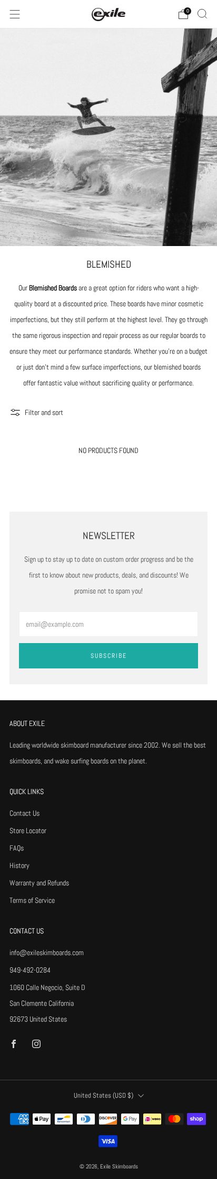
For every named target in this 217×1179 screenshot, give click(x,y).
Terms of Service (32, 900)
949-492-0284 (30, 970)
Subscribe (109, 656)
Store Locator (27, 830)
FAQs (16, 848)
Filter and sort (44, 412)
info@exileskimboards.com (46, 952)
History (19, 865)
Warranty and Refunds (39, 883)
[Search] (202, 13)
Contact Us (24, 813)
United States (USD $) (103, 1095)
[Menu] (14, 14)
